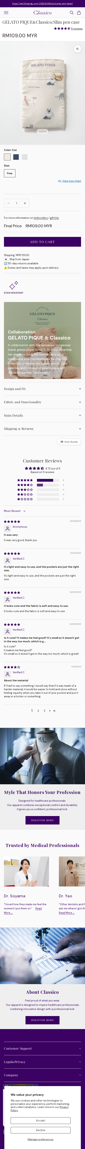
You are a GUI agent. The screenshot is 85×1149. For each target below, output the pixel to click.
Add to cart (42, 242)
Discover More (42, 820)
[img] (12, 521)
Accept (40, 1120)
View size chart (71, 181)
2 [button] (38, 710)
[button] (62, 28)
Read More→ (67, 912)
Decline (40, 1130)
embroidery (41, 218)
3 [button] (44, 710)
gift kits (54, 218)
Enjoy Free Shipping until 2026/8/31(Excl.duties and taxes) (42, 3)
